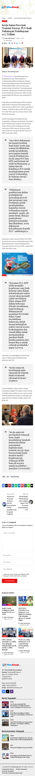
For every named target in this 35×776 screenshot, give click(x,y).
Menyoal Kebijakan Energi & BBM (21, 747)
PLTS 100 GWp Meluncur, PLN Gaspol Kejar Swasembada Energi (24, 644)
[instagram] (11, 691)
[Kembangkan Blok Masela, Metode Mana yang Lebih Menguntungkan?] (5, 737)
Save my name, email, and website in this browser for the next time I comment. (16, 575)
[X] (7, 691)
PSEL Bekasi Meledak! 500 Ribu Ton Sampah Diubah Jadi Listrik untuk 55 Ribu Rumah (9, 645)
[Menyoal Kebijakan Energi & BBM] (5, 746)
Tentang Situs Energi (8, 769)
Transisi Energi (15, 476)
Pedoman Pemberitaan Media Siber (12, 773)
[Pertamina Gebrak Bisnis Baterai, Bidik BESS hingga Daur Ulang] (5, 755)
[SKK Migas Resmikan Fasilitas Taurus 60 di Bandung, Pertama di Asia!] (5, 713)
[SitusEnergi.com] (11, 7)
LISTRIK (10, 18)
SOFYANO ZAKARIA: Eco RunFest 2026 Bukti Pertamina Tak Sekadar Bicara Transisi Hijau (24, 614)
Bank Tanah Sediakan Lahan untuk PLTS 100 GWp (8, 611)
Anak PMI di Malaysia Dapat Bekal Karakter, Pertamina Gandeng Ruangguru (21, 723)
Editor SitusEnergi (9, 38)
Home (3, 18)
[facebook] (3, 691)
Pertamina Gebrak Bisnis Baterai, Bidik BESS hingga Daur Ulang (21, 756)
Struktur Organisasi (21, 769)
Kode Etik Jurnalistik (8, 771)
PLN (8, 476)
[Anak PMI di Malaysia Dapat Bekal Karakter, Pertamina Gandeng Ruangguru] (5, 722)
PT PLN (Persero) (8, 76)
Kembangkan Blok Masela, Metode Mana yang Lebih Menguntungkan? (21, 738)
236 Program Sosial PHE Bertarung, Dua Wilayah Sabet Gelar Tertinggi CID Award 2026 (20, 705)
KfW (4, 476)
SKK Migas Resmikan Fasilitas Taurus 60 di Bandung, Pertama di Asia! (21, 714)
